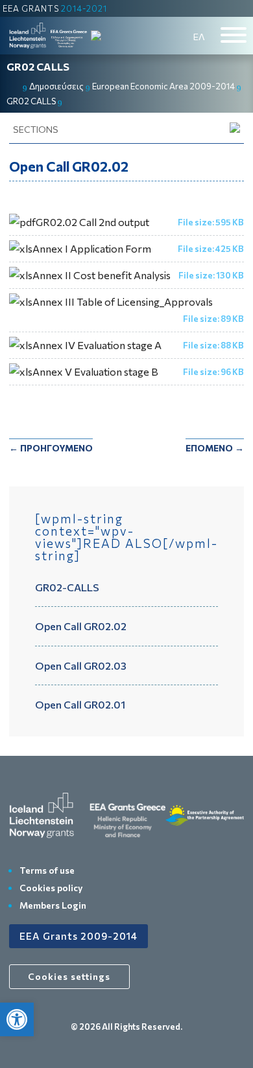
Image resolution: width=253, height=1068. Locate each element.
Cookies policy (51, 887)
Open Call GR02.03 (80, 665)
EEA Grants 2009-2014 (78, 936)
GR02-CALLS (67, 587)
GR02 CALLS (37, 66)
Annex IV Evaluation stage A (97, 345)
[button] (17, 1019)
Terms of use (47, 870)
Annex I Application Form (91, 248)
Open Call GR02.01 (80, 704)
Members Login (52, 905)
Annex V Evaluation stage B (95, 371)
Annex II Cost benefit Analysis (101, 275)
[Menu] (234, 35)
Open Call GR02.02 (80, 626)
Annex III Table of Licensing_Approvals (122, 301)
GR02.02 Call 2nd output (92, 222)
